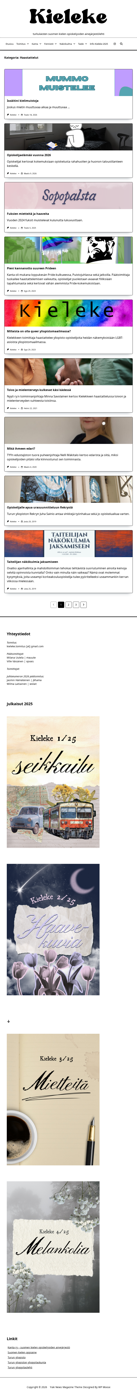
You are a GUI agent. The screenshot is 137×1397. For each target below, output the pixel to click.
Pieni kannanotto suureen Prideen (31, 268)
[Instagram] (115, 43)
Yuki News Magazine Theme (66, 1387)
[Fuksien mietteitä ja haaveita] (68, 195)
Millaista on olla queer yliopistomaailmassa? (39, 331)
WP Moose (104, 1387)
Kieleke (13, 115)
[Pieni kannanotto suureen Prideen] (68, 250)
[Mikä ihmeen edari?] (68, 430)
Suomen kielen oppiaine (22, 1352)
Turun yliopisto (17, 1357)
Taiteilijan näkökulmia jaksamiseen (32, 562)
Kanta (35, 43)
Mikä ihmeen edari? (21, 449)
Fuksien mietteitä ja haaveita (28, 214)
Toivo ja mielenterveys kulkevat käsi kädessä (39, 390)
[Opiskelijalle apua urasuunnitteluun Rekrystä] (68, 489)
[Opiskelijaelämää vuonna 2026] (68, 137)
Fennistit (49, 43)
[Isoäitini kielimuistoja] (68, 82)
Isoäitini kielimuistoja (23, 101)
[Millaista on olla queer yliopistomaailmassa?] (68, 313)
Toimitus (21, 43)
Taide (81, 43)
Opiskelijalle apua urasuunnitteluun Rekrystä (40, 507)
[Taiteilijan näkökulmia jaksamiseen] (68, 543)
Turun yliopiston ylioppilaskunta (27, 1362)
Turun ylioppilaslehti (20, 1367)
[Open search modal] (121, 43)
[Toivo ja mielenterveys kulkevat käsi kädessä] (68, 371)
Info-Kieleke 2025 (99, 43)
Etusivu (10, 43)
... (69, 107)
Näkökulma (66, 43)
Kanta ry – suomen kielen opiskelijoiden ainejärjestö (39, 1347)
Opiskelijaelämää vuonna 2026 (29, 155)
